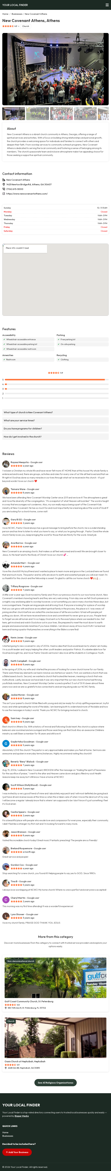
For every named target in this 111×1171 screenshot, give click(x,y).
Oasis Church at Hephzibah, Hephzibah (25, 1061)
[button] (105, 69)
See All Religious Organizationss (55, 1082)
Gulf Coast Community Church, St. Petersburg (29, 1001)
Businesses (17, 13)
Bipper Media (22, 1115)
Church (25, 26)
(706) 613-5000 (14, 189)
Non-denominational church (21, 961)
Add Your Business (18, 1152)
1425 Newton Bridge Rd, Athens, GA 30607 (29, 184)
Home (5, 13)
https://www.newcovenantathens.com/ (27, 193)
